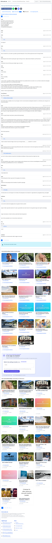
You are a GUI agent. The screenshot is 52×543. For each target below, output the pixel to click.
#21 (43, 180)
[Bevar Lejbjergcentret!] (9, 277)
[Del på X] (16, 9)
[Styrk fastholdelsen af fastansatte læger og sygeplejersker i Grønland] (43, 310)
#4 (43, 46)
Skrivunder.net (4, 1)
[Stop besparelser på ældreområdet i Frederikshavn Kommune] (26, 293)
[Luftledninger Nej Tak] (26, 277)
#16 (43, 145)
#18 (43, 159)
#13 (44, 118)
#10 (43, 93)
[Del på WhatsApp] (13, 9)
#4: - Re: (5, 226)
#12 (44, 113)
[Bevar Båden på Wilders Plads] (26, 343)
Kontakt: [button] (27, 1)
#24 (43, 221)
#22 (43, 185)
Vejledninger (4, 520)
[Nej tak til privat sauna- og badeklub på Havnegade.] (9, 343)
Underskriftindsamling (6, 11)
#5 (43, 57)
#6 (43, 61)
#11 (43, 105)
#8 (43, 70)
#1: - (4, 39)
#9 (43, 74)
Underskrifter (17, 11)
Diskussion (26, 11)
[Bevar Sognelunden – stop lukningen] (26, 326)
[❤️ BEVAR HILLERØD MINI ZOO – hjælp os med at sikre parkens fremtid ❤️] (43, 260)
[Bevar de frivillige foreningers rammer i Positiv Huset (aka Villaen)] (43, 277)
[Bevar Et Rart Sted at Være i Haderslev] (43, 293)
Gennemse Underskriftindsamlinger (18, 1)
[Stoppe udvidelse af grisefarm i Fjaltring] (9, 310)
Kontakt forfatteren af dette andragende (9, 14)
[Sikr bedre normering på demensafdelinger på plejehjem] (43, 326)
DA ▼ (10, 1)
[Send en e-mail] (18, 9)
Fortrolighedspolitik (34, 11)
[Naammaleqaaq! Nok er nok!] (9, 260)
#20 (43, 176)
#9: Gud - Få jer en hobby (8, 98)
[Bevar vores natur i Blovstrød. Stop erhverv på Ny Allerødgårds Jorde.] (9, 293)
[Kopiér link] (21, 9)
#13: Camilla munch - (7, 153)
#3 (43, 35)
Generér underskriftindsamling (12, 371)
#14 (43, 124)
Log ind (36, 1)
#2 (43, 30)
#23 (43, 196)
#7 (43, 65)
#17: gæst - (6, 189)
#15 (43, 134)
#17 (43, 150)
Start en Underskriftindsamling (45, 1)
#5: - (4, 200)
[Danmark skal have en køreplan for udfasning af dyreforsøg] (26, 310)
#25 (43, 234)
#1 (43, 19)
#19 (43, 165)
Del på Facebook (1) (7, 8)
